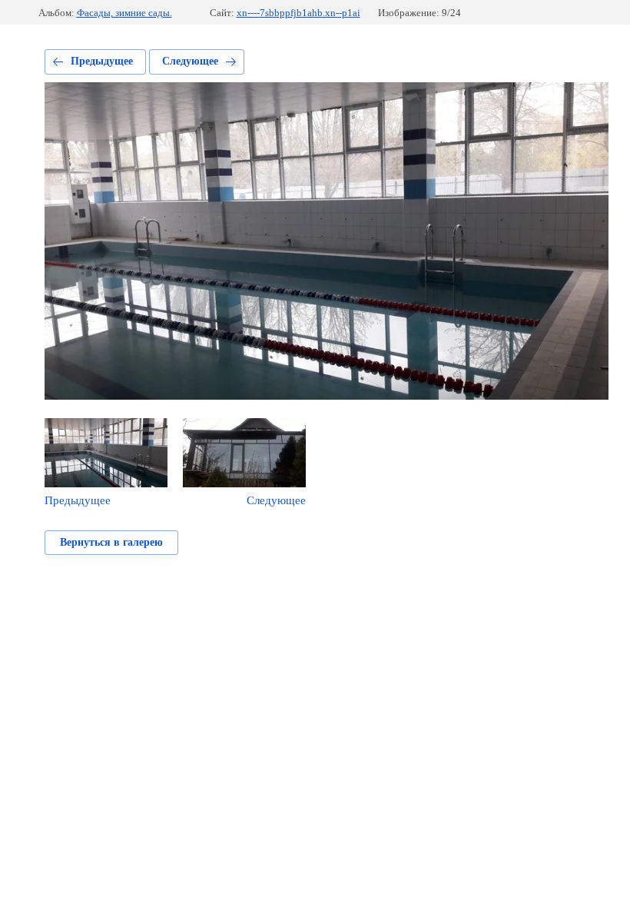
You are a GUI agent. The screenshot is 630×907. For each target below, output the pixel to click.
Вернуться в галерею (111, 542)
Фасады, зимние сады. (124, 12)
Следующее (190, 61)
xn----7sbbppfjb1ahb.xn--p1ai (298, 12)
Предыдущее (102, 61)
